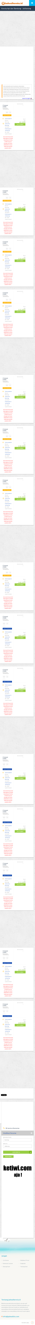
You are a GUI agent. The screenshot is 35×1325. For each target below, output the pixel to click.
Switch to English (26, 98)
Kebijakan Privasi (24, 1260)
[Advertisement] (17, 28)
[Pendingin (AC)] (10, 113)
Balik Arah (8, 1156)
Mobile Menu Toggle (32, 3)
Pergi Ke (5, 1143)
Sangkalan (23, 1263)
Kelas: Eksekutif (7, 628)
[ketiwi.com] (17, 1171)
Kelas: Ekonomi (7, 115)
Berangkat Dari (7, 1137)
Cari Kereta (16, 1152)
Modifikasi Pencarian (9, 1133)
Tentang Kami (23, 1266)
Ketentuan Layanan (8, 1263)
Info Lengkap (20, 124)
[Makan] (4, 627)
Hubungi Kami (6, 1266)
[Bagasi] (7, 113)
